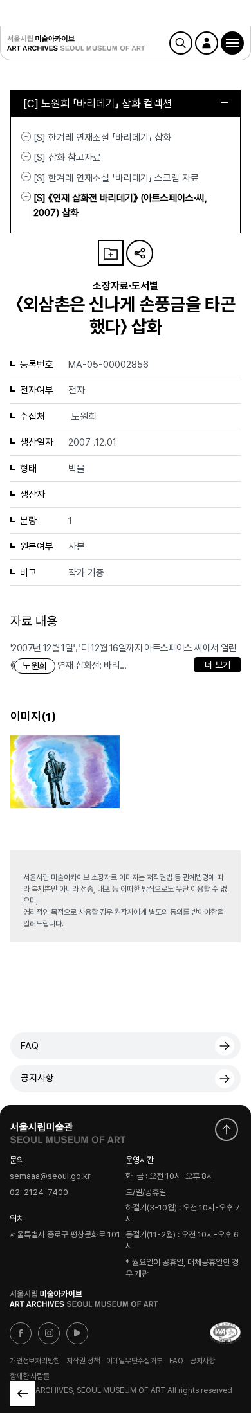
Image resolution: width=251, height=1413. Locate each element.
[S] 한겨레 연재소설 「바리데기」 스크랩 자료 (116, 177)
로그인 (206, 43)
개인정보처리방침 (35, 1360)
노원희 (34, 666)
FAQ (30, 1046)
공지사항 (37, 1078)
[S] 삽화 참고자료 (67, 157)
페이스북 (20, 1333)
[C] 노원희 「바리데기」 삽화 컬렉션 (97, 103)
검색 (180, 43)
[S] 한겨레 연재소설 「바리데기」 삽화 (102, 137)
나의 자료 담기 (111, 253)
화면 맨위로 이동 (226, 1129)
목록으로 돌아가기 (22, 1394)
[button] (232, 43)
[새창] (225, 1333)
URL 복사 (139, 253)
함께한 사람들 (29, 1375)
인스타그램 (49, 1333)
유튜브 (77, 1333)
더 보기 (217, 665)
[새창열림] (68, 1130)
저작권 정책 (83, 1360)
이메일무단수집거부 (134, 1360)
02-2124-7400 (39, 1193)
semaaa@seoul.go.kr (50, 1177)
